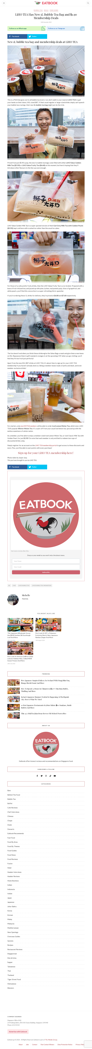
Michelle (26, 595)
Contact (34, 1044)
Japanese (10, 902)
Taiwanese (11, 967)
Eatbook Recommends (15, 833)
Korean (10, 915)
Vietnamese (11, 984)
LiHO (14, 585)
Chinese (10, 816)
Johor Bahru (11, 906)
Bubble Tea (38, 10)
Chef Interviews (13, 812)
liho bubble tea (24, 585)
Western (10, 988)
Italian (9, 894)
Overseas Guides (13, 936)
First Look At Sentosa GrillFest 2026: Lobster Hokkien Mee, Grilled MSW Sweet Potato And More (20, 658)
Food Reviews (12, 859)
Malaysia (10, 924)
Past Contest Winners (47, 1044)
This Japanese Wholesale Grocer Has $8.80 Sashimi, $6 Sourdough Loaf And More (19, 635)
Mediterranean (13, 928)
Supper (10, 962)
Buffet (9, 803)
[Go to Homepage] (46, 3)
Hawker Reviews (13, 876)
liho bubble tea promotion (41, 585)
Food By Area (12, 842)
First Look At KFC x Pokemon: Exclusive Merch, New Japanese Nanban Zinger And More (46, 635)
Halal (9, 868)
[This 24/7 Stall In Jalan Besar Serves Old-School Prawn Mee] (13, 715)
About (21, 1044)
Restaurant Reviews (14, 949)
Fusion (9, 864)
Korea (9, 911)
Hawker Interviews (14, 872)
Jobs (27, 1044)
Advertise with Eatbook (18, 1031)
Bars (9, 790)
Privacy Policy (80, 1044)
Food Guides (12, 851)
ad (9, 585)
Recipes (10, 945)
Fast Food (11, 838)
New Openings (12, 932)
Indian (9, 885)
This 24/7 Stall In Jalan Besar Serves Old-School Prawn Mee (43, 713)
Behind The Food (13, 795)
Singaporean (12, 954)
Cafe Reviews (12, 808)
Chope (9, 821)
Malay (9, 919)
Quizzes (10, 941)
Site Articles (11, 958)
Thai (9, 971)
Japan (9, 898)
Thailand (10, 975)
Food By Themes (13, 846)
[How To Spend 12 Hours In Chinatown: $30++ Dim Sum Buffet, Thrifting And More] (13, 691)
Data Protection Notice (65, 1044)
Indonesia (11, 889)
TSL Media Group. (51, 1040)
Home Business (13, 881)
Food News (54, 10)
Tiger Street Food (14, 979)
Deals (46, 10)
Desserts (10, 829)
